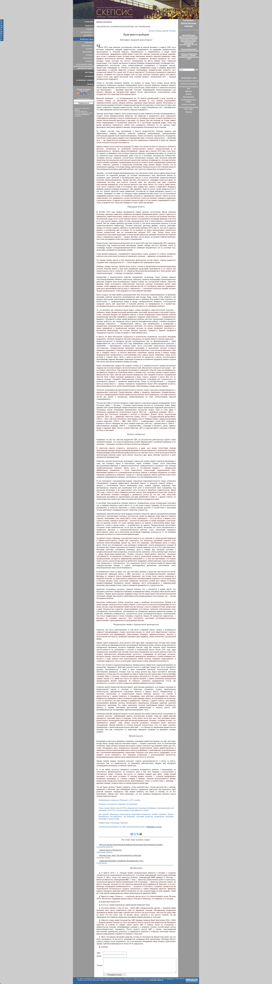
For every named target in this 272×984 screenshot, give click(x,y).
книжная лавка (85, 80)
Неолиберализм (144, 26)
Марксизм (188, 91)
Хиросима (188, 26)
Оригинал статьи (154, 827)
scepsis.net (170, 978)
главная (89, 22)
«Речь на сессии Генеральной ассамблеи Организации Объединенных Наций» (131, 845)
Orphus (77, 110)
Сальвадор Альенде (104, 847)
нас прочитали (86, 32)
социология (87, 58)
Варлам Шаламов (188, 23)
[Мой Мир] (140, 834)
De (197, 1)
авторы (89, 72)
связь (90, 84)
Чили (136, 26)
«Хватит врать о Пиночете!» (110, 850)
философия (87, 52)
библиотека (87, 39)
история (89, 55)
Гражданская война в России (188, 80)
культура (88, 61)
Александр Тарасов (104, 852)
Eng (194, 1)
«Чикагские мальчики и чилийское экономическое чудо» (121, 861)
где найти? (88, 35)
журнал (89, 26)
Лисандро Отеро (103, 858)
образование (87, 46)
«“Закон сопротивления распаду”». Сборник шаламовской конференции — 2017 (188, 56)
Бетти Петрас (155, 31)
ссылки (89, 76)
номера (89, 29)
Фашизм (188, 94)
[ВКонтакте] (131, 834)
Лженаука (188, 112)
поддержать (2, 30)
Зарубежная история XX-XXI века (122, 26)
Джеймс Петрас (169, 31)
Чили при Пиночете (103, 26)
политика (88, 43)
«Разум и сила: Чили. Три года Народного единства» (120, 855)
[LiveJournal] (137, 834)
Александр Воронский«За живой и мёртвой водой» (188, 49)
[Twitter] (134, 834)
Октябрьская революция (188, 83)
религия (89, 49)
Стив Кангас (101, 863)
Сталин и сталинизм (188, 104)
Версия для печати (104, 22)
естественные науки (84, 64)
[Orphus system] (191, 980)
